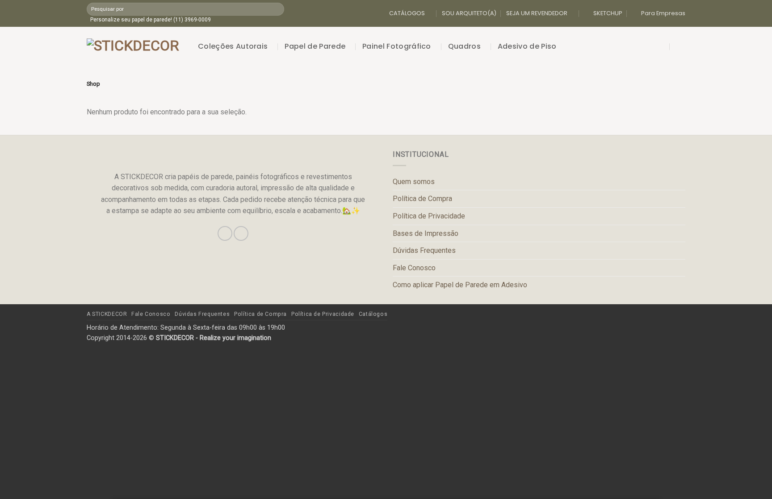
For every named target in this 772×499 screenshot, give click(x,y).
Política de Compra (422, 198)
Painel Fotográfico (396, 46)
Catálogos (373, 314)
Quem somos (414, 181)
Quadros (464, 46)
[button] (662, 46)
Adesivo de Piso (527, 46)
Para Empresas (663, 13)
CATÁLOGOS (407, 13)
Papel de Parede (315, 46)
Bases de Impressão (425, 233)
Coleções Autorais (233, 46)
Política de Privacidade (429, 216)
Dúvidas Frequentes (424, 250)
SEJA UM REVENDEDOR (536, 13)
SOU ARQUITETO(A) (469, 13)
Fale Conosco (414, 268)
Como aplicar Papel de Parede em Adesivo (460, 285)
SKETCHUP (607, 13)
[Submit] (276, 9)
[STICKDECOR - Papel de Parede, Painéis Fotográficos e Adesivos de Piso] (136, 46)
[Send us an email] (241, 233)
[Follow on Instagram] (225, 233)
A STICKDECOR (107, 314)
